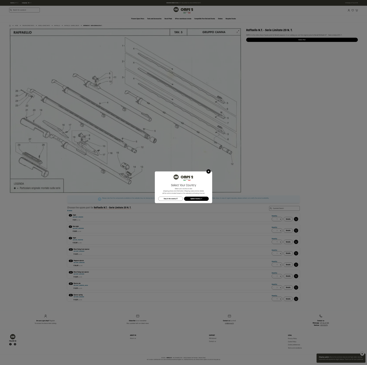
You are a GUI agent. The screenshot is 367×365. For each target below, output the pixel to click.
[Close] (208, 171)
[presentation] (183, 182)
